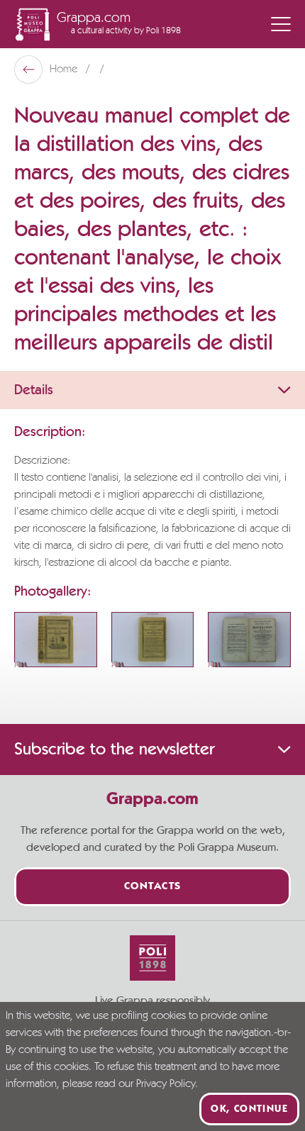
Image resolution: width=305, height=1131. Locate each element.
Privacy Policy (165, 1084)
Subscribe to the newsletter (114, 749)
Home (65, 69)
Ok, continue (249, 1109)
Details (33, 390)
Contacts (153, 886)
